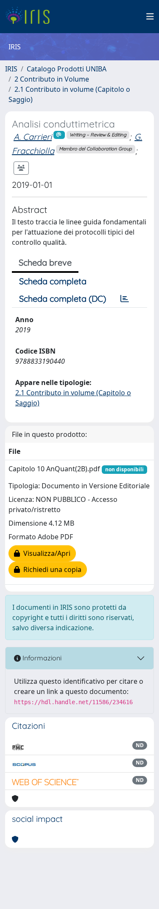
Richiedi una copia (50, 569)
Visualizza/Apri (45, 553)
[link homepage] (30, 16)
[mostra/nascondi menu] (150, 16)
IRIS (11, 69)
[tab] (124, 299)
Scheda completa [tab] (52, 281)
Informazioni (41, 658)
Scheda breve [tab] (45, 262)
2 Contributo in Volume (51, 79)
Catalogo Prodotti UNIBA (66, 69)
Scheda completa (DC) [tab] (62, 298)
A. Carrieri (33, 136)
